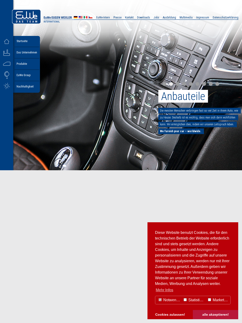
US (80, 18)
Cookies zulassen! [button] (170, 314)
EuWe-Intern (103, 17)
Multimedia (186, 17)
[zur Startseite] (55, 22)
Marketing (220, 300)
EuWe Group (23, 75)
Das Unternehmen (27, 52)
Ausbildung (169, 17)
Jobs (156, 17)
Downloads (143, 17)
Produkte (22, 63)
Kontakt (129, 17)
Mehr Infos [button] (164, 290)
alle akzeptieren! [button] (215, 314)
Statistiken (196, 300)
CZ (90, 18)
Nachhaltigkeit (25, 86)
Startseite (22, 41)
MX (85, 18)
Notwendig (172, 300)
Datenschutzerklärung (225, 17)
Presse (117, 17)
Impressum (202, 17)
